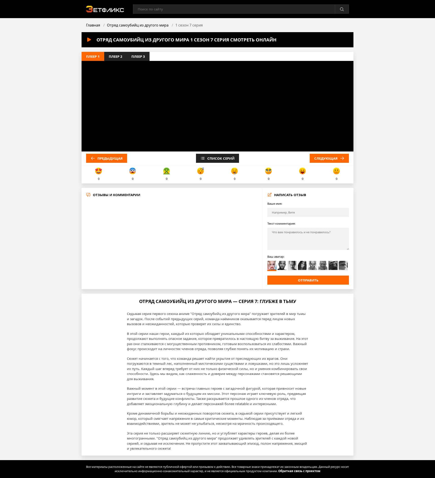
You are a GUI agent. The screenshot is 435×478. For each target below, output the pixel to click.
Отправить (308, 280)
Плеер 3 (138, 56)
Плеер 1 (93, 56)
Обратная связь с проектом (299, 471)
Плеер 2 (115, 56)
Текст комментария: (281, 223)
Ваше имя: (274, 204)
